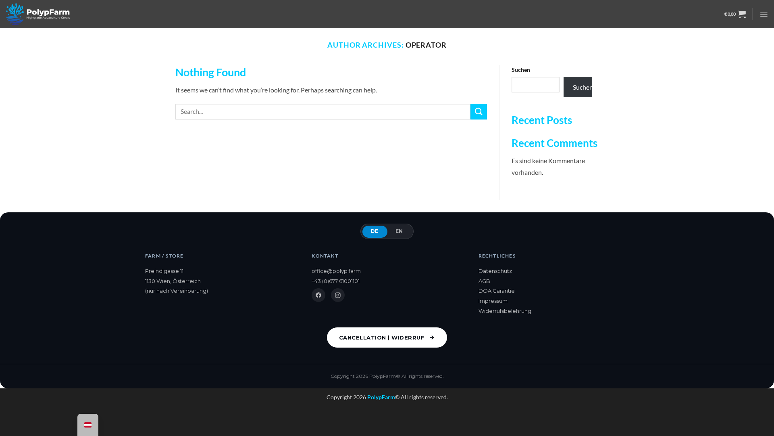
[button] (735, 14)
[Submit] (478, 111)
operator (426, 44)
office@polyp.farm (336, 271)
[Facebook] (318, 295)
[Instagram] (338, 295)
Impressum (493, 301)
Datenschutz (495, 271)
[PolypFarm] (38, 14)
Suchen (521, 69)
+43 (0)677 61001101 (336, 281)
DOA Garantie (497, 290)
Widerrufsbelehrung (505, 311)
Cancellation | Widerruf (382, 337)
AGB (484, 281)
